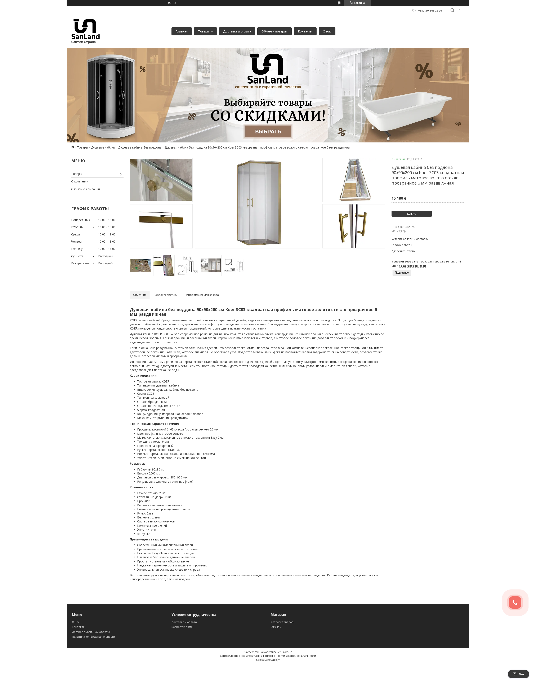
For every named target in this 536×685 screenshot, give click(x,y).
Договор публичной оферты (91, 632)
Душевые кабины (103, 147)
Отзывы (276, 627)
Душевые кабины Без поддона (139, 147)
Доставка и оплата (237, 31)
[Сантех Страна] (85, 29)
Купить (411, 213)
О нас (327, 31)
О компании (79, 181)
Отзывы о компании (85, 189)
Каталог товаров (282, 622)
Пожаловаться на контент (257, 656)
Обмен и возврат (274, 31)
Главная (182, 31)
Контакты (305, 31)
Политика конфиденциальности (93, 636)
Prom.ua (287, 652)
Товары (204, 31)
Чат (521, 674)
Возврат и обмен (182, 627)
